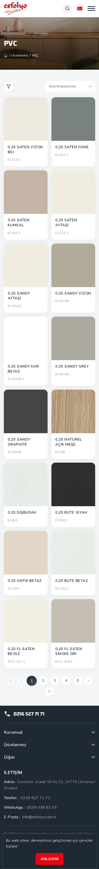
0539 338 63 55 (42, 807)
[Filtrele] (8, 86)
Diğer (9, 757)
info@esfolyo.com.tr (39, 817)
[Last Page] (49, 691)
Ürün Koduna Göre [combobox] (62, 86)
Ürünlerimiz (15, 745)
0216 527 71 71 (28, 713)
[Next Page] (88, 681)
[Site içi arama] (67, 8)
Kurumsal (13, 732)
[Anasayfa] (6, 55)
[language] (80, 8)
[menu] (91, 8)
